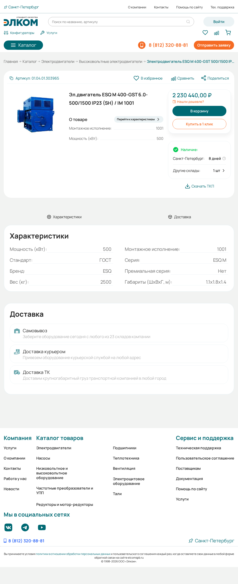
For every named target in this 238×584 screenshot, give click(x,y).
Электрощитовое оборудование (129, 481)
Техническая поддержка (198, 448)
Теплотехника (126, 458)
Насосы (43, 458)
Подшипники (124, 448)
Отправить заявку (214, 45)
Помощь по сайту (189, 7)
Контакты (161, 7)
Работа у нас (15, 478)
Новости (11, 489)
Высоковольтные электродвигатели (110, 61)
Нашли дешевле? (190, 102)
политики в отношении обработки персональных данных (73, 554)
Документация (189, 478)
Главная (11, 61)
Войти (219, 21)
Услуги (10, 448)
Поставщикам (188, 468)
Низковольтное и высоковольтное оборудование (52, 473)
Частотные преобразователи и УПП (64, 490)
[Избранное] (205, 33)
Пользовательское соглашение (205, 458)
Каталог (30, 61)
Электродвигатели (57, 61)
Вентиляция (124, 468)
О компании (137, 7)
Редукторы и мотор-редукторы (64, 504)
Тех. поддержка (222, 7)
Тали (117, 493)
